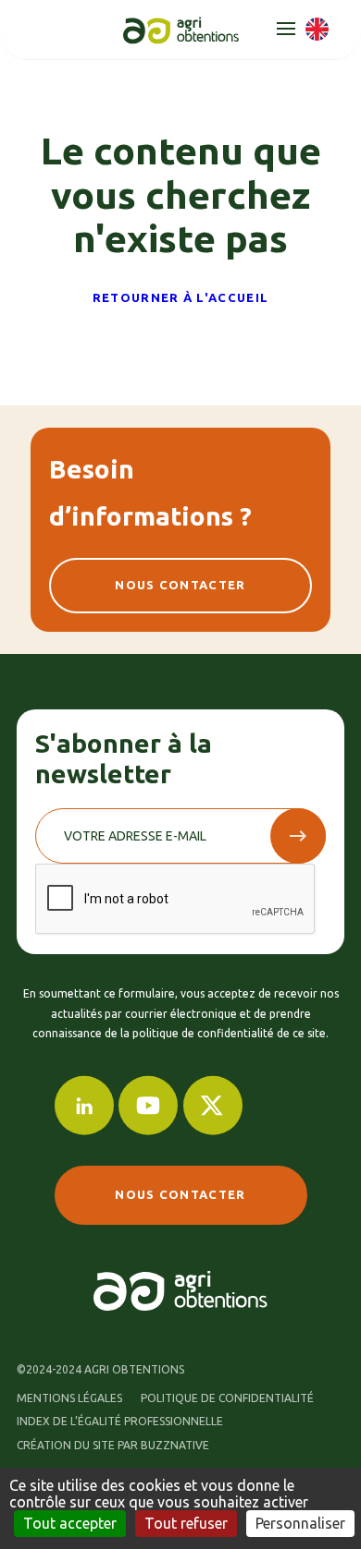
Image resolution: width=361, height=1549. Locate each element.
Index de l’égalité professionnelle (120, 1421)
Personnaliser (300, 1523)
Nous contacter (180, 584)
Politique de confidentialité (227, 1398)
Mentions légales (69, 1398)
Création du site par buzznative (113, 1445)
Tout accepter (70, 1523)
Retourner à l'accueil (180, 297)
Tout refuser (186, 1523)
